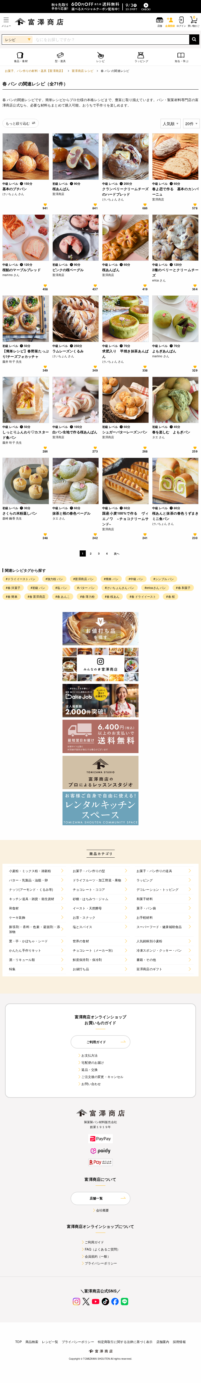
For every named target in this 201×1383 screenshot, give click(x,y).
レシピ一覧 (50, 1341)
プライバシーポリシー (101, 1263)
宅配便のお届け (92, 1062)
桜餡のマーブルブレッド (21, 269)
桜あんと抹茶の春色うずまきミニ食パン (175, 516)
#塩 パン (61, 587)
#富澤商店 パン (83, 579)
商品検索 (31, 1341)
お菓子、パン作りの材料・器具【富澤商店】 (34, 70)
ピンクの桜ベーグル (68, 269)
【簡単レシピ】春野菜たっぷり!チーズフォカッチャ (25, 353)
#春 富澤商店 (36, 596)
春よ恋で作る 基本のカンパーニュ (175, 191)
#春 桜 (170, 596)
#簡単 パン (111, 579)
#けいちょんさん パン (119, 587)
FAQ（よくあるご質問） (102, 1249)
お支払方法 (89, 1055)
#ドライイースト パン (20, 579)
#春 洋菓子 (13, 587)
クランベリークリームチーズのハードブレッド (125, 191)
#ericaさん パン (155, 587)
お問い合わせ (91, 1083)
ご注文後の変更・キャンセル (102, 1076)
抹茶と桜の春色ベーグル (71, 513)
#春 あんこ (62, 596)
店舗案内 (162, 1341)
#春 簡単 (11, 596)
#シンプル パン (163, 579)
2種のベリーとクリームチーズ (175, 272)
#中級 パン (136, 579)
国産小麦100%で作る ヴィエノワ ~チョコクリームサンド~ (125, 518)
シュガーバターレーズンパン (124, 431)
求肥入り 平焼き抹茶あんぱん (125, 353)
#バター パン (86, 587)
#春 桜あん (112, 596)
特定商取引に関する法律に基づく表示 (125, 1341)
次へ (116, 553)
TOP (18, 1341)
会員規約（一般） (98, 1256)
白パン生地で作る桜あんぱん (75, 431)
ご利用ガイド (94, 1242)
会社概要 (102, 1210)
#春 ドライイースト (143, 596)
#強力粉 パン (54, 579)
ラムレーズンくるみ (68, 350)
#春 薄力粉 (87, 596)
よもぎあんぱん (164, 350)
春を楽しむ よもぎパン (171, 431)
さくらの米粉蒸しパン (19, 513)
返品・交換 (89, 1069)
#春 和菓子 (183, 587)
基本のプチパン (14, 188)
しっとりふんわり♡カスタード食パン (25, 434)
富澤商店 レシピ (82, 70)
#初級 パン (38, 587)
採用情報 (179, 1341)
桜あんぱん (61, 188)
